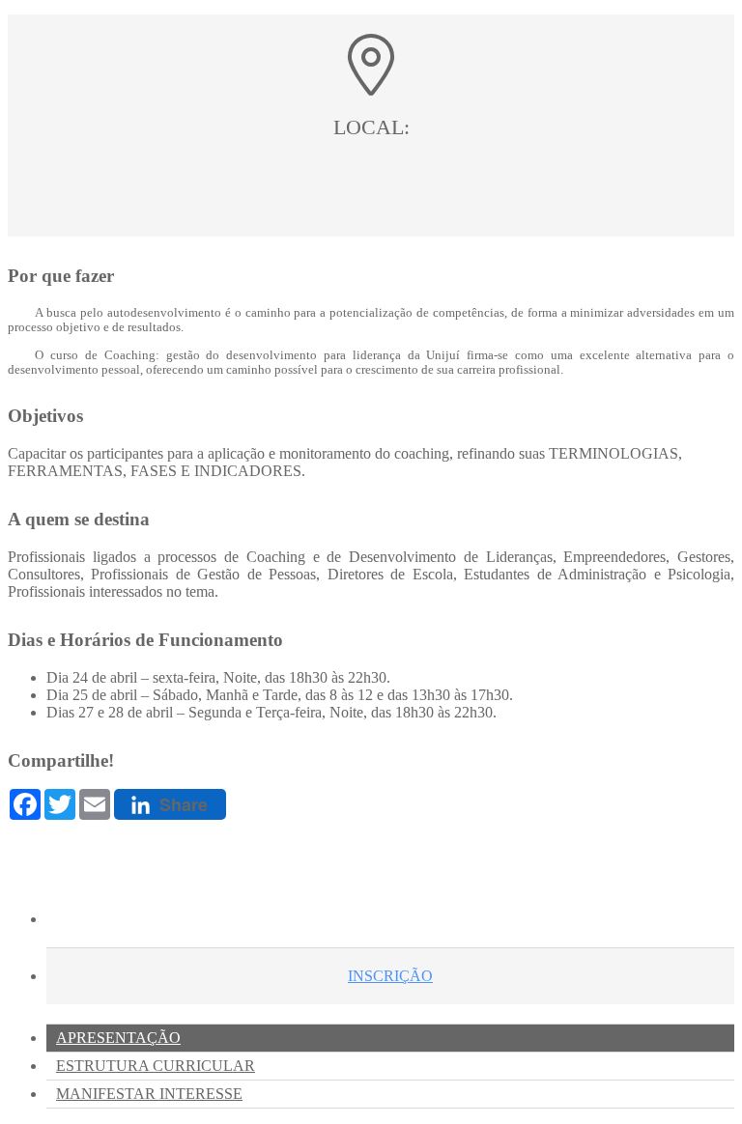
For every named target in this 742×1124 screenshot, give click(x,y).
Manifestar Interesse (149, 1093)
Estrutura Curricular (155, 1065)
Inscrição (390, 976)
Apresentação (118, 1037)
